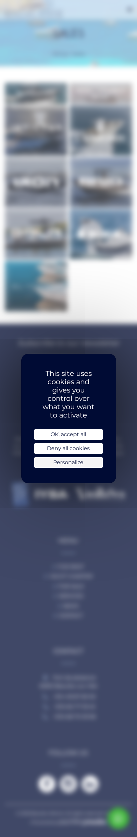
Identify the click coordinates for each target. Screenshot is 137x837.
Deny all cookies (68, 448)
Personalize (68, 462)
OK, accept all (68, 434)
